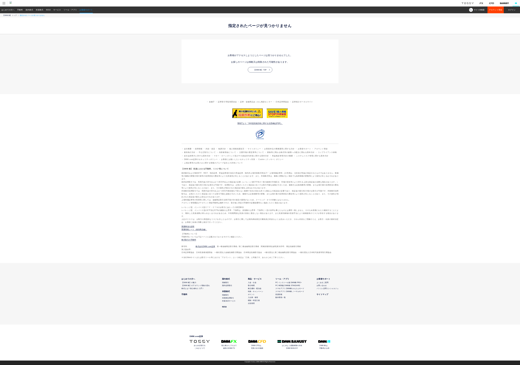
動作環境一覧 (280, 297)
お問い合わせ (322, 285)
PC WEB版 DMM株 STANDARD (287, 285)
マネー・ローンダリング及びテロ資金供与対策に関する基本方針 (241, 156)
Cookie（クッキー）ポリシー (271, 159)
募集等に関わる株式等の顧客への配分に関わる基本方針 (291, 152)
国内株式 (29, 10)
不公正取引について (207, 152)
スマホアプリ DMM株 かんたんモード (289, 288)
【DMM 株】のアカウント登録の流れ (195, 285)
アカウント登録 (495, 10)
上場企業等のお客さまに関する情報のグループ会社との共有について (213, 163)
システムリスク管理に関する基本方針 (312, 156)
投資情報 (278, 294)
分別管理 (251, 303)
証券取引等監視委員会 (227, 102)
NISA (48, 10)
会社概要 (188, 149)
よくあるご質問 (323, 282)
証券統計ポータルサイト (302, 102)
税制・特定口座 (254, 300)
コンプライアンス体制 (327, 152)
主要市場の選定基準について (251, 152)
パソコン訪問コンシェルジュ (328, 288)
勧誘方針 (222, 149)
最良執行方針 (189, 152)
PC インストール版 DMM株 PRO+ (288, 282)
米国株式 (39, 10)
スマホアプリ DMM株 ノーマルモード (289, 291)
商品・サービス (255, 279)
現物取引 (225, 282)
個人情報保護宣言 (236, 149)
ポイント (251, 294)
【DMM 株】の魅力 (188, 282)
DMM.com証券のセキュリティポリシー (201, 159)
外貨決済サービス (229, 301)
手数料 (20, 10)
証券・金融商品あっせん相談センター (256, 102)
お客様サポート (86, 10)
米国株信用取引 (228, 298)
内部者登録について (227, 152)
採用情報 (198, 149)
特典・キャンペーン (255, 291)
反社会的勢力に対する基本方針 (197, 156)
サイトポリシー (254, 149)
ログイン (512, 10)
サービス (57, 10)
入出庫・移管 (253, 297)
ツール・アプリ (70, 10)
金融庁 (212, 102)
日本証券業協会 (282, 102)
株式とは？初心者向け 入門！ (192, 288)
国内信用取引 (227, 285)
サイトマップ (322, 294)
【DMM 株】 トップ (10, 15)
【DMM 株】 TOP (260, 70)
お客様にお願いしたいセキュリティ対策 (238, 159)
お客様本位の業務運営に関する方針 (279, 149)
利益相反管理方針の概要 (282, 156)
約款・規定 (210, 149)
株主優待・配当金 (254, 288)
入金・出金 (252, 282)
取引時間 (251, 285)
